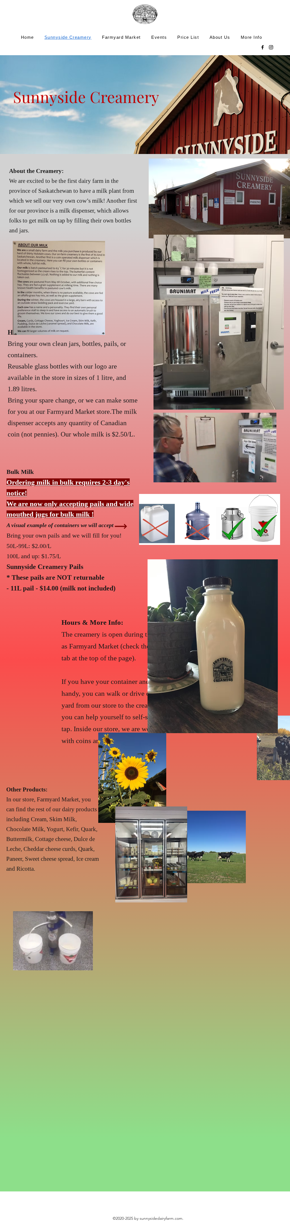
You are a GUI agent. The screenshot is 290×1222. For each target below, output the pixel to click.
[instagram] (271, 47)
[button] (85, 964)
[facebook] (262, 47)
